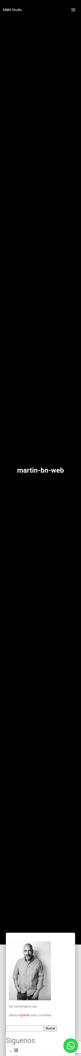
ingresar (24, 1015)
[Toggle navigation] (73, 9)
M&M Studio (12, 10)
